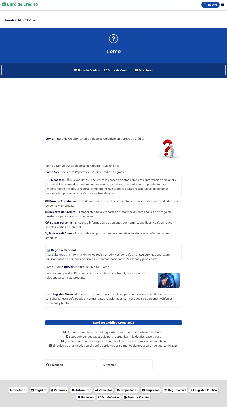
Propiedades (129, 390)
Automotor (83, 390)
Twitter (110, 365)
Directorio (145, 70)
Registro (40, 390)
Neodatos (58, 180)
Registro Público (205, 390)
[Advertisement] (113, 100)
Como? (50, 138)
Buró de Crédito (22, 4)
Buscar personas (61, 222)
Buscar (213, 4)
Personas (60, 390)
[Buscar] (205, 4)
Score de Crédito (118, 70)
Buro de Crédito (60, 201)
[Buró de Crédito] (222, 4)
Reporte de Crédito (62, 212)
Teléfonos (20, 390)
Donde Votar (110, 397)
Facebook (56, 365)
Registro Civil (176, 390)
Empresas (152, 390)
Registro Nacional (63, 250)
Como (49, 172)
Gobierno (87, 397)
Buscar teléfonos (61, 233)
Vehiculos (105, 390)
